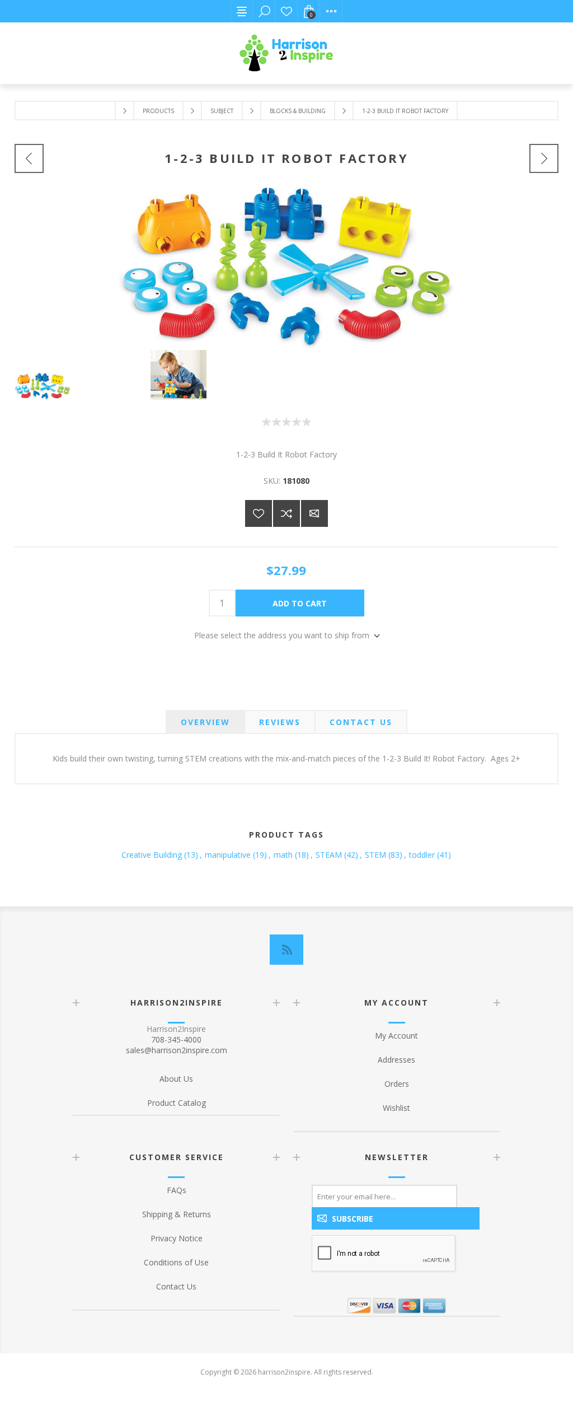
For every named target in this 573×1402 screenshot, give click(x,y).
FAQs (176, 1190)
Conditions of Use (176, 1262)
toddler (422, 854)
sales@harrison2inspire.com (176, 1050)
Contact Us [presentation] (361, 722)
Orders (396, 1083)
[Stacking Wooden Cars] (29, 158)
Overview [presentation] (205, 722)
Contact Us (176, 1286)
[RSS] (286, 949)
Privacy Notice (177, 1238)
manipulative (228, 854)
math (283, 854)
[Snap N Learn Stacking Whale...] (543, 158)
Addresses (396, 1059)
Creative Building (151, 854)
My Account (396, 1035)
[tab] (205, 722)
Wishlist (286, 11)
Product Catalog (176, 1102)
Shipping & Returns (176, 1214)
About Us (176, 1078)
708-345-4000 (176, 1039)
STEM (375, 854)
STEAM (329, 854)
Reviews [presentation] (279, 722)
